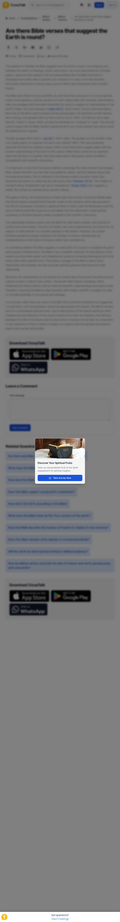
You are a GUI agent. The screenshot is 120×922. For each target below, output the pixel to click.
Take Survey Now (61, 478)
